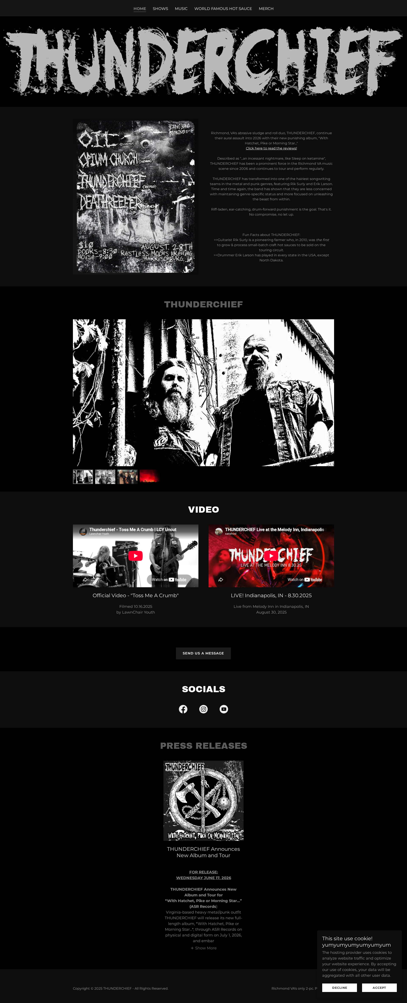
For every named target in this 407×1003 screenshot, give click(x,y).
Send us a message (203, 653)
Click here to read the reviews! (271, 148)
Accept (379, 988)
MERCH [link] (266, 8)
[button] (203, 948)
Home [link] (140, 8)
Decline (339, 988)
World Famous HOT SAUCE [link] (223, 8)
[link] (183, 710)
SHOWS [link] (160, 8)
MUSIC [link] (181, 8)
